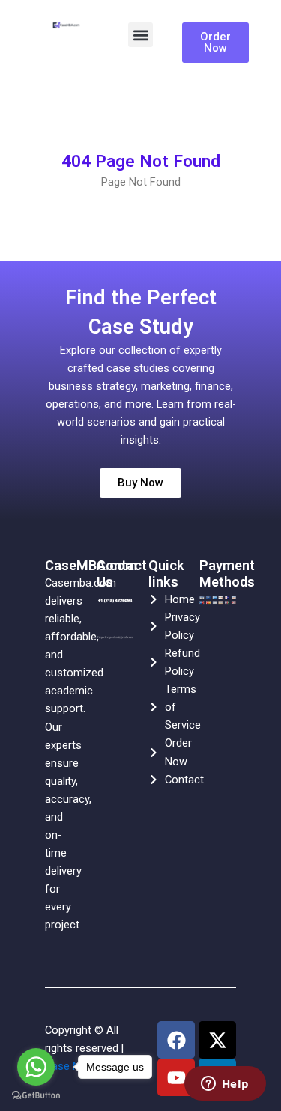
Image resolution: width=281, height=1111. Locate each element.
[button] (140, 34)
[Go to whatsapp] (36, 1067)
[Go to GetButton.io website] (36, 1096)
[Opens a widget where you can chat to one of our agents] (225, 1085)
